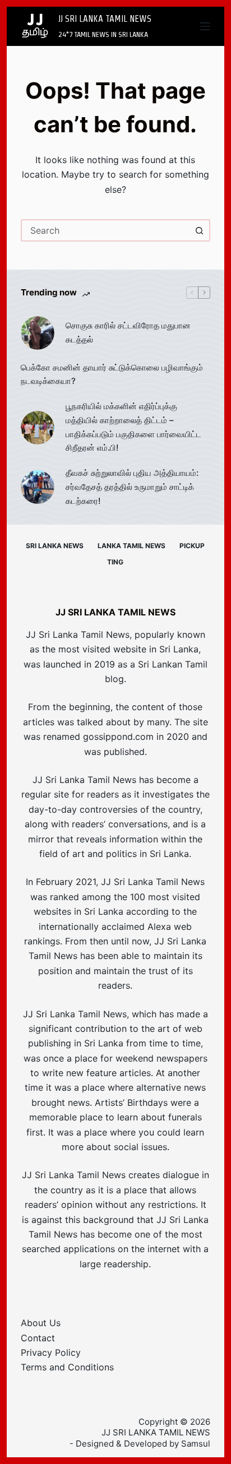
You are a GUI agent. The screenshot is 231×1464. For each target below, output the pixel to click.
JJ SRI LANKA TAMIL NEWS (104, 19)
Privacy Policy (51, 1352)
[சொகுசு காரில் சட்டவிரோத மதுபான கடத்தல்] (37, 333)
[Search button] (199, 230)
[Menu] (205, 26)
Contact (38, 1337)
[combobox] (106, 230)
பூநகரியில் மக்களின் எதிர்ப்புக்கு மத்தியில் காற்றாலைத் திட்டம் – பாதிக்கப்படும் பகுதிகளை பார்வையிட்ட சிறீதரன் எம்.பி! (133, 427)
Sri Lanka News (55, 545)
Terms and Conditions (67, 1367)
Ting (115, 562)
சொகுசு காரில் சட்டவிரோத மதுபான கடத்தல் (128, 332)
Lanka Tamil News (131, 545)
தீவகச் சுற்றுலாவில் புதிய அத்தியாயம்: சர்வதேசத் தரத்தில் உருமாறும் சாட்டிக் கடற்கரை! (132, 486)
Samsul (195, 1443)
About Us (41, 1322)
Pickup (192, 545)
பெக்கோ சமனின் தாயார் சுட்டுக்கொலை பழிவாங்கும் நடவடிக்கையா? (112, 374)
